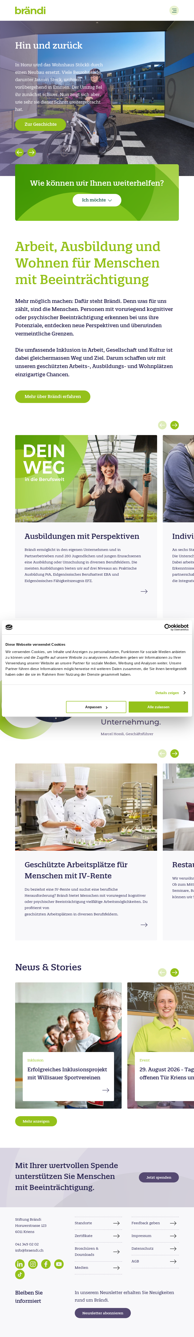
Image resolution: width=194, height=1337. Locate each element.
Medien (81, 1268)
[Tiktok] (20, 1274)
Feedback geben (146, 1223)
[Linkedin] (20, 1264)
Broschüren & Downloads (86, 1252)
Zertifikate (84, 1236)
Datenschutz (143, 1248)
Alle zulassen (158, 707)
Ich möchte (94, 200)
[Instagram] (33, 1264)
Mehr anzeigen (36, 1121)
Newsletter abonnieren (102, 1313)
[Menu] (174, 10)
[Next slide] (31, 152)
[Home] (30, 10)
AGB (135, 1261)
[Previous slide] (19, 152)
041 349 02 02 (27, 1244)
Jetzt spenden (158, 1178)
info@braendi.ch (29, 1250)
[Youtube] (59, 1264)
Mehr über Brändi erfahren (53, 397)
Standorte (83, 1223)
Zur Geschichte (41, 125)
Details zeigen (167, 693)
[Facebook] (46, 1264)
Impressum (141, 1236)
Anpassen (93, 707)
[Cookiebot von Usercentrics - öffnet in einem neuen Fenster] (168, 627)
